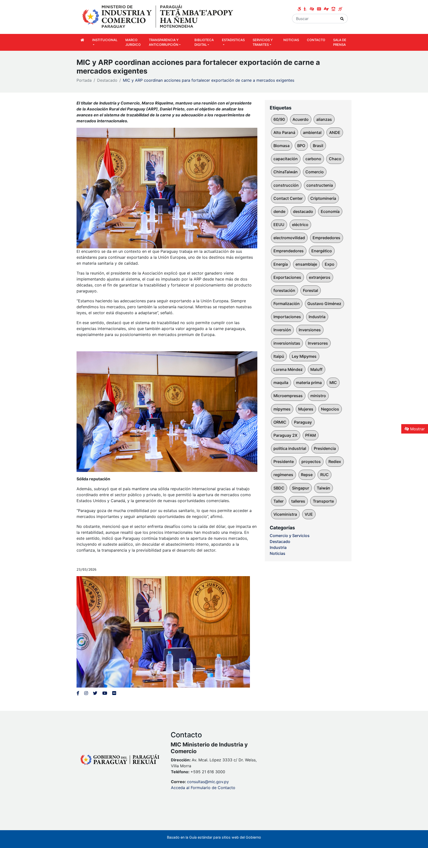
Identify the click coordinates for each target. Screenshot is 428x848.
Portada (84, 80)
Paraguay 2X (285, 435)
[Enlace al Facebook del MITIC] (78, 693)
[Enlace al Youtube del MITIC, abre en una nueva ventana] (104, 693)
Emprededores (326, 237)
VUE (309, 514)
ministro (318, 395)
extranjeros (319, 277)
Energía (280, 264)
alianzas (324, 119)
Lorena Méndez (288, 369)
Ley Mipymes (304, 356)
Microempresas (288, 395)
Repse (307, 474)
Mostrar (417, 428)
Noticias (277, 553)
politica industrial (289, 448)
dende (279, 211)
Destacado (107, 80)
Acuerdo (301, 119)
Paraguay (303, 422)
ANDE (334, 132)
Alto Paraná (284, 132)
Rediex (334, 461)
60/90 (279, 119)
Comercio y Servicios (290, 535)
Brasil (318, 145)
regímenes (283, 474)
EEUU (278, 224)
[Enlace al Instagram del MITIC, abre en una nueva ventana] (86, 693)
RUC (324, 474)
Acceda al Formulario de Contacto (203, 787)
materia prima (309, 382)
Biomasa (281, 145)
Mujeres (305, 409)
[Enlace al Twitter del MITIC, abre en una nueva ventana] (95, 693)
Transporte (323, 501)
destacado (303, 211)
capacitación (285, 158)
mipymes (282, 409)
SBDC (278, 488)
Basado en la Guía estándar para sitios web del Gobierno (214, 837)
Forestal (310, 290)
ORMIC (279, 422)
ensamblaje (306, 264)
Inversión (282, 329)
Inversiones (310, 329)
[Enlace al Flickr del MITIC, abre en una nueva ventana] (114, 693)
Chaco (335, 158)
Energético (321, 250)
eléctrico (300, 224)
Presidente (283, 461)
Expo (329, 264)
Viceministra (285, 514)
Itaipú (278, 356)
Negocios (330, 409)
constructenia (319, 185)
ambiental (312, 132)
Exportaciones (287, 277)
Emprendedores (288, 250)
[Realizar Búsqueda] (342, 18)
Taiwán (323, 488)
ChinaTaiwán (285, 171)
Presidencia (325, 448)
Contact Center (288, 198)
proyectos (311, 461)
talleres (298, 501)
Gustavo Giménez (324, 303)
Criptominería (323, 198)
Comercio (314, 171)
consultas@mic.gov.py (208, 781)
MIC (333, 382)
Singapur (300, 488)
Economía (330, 211)
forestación (284, 290)
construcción (286, 185)
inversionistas (286, 343)
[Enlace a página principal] (158, 16)
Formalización (286, 303)
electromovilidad (289, 237)
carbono (313, 158)
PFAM (310, 435)
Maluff (316, 369)
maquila (280, 382)
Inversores (318, 343)
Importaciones (287, 316)
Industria (317, 316)
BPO (301, 145)
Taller (278, 501)
